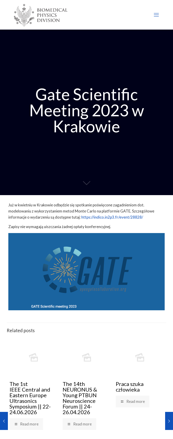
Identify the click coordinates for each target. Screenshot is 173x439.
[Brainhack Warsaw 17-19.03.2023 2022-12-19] (4, 421)
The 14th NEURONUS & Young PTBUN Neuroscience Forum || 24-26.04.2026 (80, 398)
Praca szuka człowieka (129, 387)
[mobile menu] (156, 15)
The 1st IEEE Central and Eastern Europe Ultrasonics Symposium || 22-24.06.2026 (30, 398)
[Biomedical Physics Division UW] (40, 14)
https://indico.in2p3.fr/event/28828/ (112, 217)
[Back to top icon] (151, 429)
